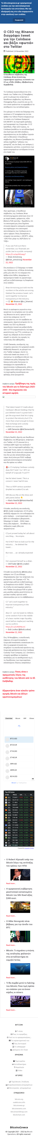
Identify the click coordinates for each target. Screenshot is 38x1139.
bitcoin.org (19, 1099)
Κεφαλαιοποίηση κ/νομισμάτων (20, 1085)
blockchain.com (19, 1115)
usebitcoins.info (19, 1102)
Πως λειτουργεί (20, 1044)
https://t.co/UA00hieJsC (15, 627)
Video (20, 1070)
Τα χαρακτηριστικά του (20, 1040)
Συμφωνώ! (19, 20)
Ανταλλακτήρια (20, 1064)
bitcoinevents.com (19, 1109)
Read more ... (11, 883)
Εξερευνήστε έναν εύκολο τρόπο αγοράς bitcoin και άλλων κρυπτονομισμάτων (19, 693)
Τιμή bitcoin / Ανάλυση (20, 1082)
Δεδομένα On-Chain (20, 1050)
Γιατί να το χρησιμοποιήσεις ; (20, 1037)
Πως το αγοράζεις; (20, 1034)
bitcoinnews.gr (19, 1105)
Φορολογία (19, 1067)
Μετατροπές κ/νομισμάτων (20, 1088)
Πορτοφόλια (20, 1061)
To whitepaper (19, 1047)
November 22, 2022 (14, 304)
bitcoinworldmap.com (19, 1112)
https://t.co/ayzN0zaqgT (16, 254)
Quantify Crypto (29, 848)
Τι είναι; (20, 1031)
